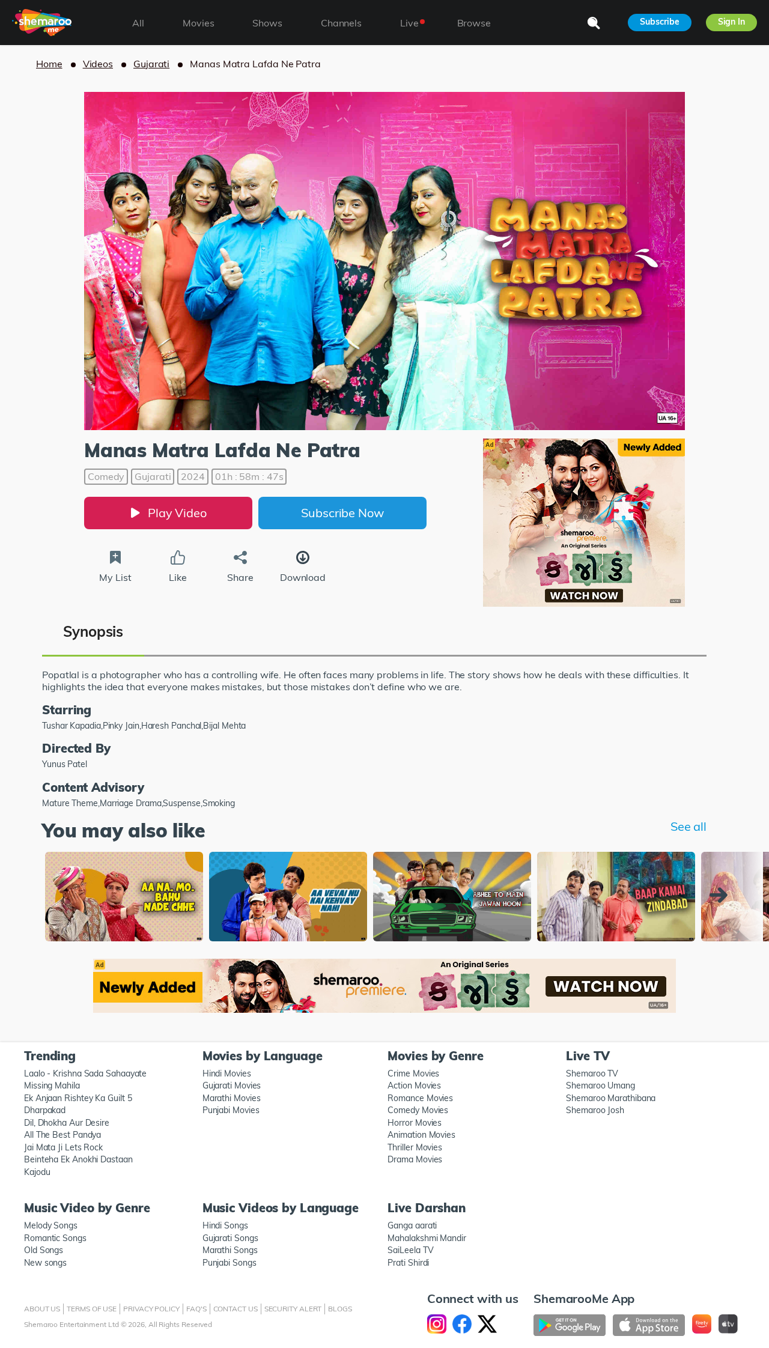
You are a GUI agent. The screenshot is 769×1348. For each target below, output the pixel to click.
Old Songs (43, 1250)
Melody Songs (51, 1225)
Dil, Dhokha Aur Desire (66, 1122)
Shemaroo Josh (595, 1110)
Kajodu (37, 1172)
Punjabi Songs (229, 1262)
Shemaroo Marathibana (610, 1098)
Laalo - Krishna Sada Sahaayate (85, 1073)
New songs (45, 1262)
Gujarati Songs (230, 1238)
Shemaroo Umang (600, 1085)
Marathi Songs (230, 1250)
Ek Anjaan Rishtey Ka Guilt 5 (78, 1098)
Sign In (731, 21)
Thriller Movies (415, 1147)
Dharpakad (44, 1110)
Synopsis (93, 631)
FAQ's (196, 1308)
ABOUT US (42, 1308)
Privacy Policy (151, 1308)
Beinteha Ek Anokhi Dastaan (78, 1159)
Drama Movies (415, 1159)
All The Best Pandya (62, 1134)
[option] (124, 898)
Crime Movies (413, 1073)
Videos (98, 64)
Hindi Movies (226, 1073)
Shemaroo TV (592, 1073)
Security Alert (293, 1308)
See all (688, 826)
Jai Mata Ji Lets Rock (63, 1147)
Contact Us (235, 1308)
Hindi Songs (225, 1225)
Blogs (340, 1308)
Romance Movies (420, 1098)
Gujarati (151, 64)
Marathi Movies (231, 1098)
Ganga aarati (412, 1225)
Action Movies (414, 1085)
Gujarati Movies (231, 1085)
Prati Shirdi (408, 1262)
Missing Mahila (52, 1085)
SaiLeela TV (410, 1250)
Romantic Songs (55, 1238)
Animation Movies (421, 1134)
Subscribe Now (342, 512)
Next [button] (722, 895)
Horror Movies (415, 1122)
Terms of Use (92, 1308)
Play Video (177, 512)
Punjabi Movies (231, 1110)
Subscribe (659, 21)
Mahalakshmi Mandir (427, 1238)
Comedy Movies (418, 1110)
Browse (474, 23)
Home (49, 64)
